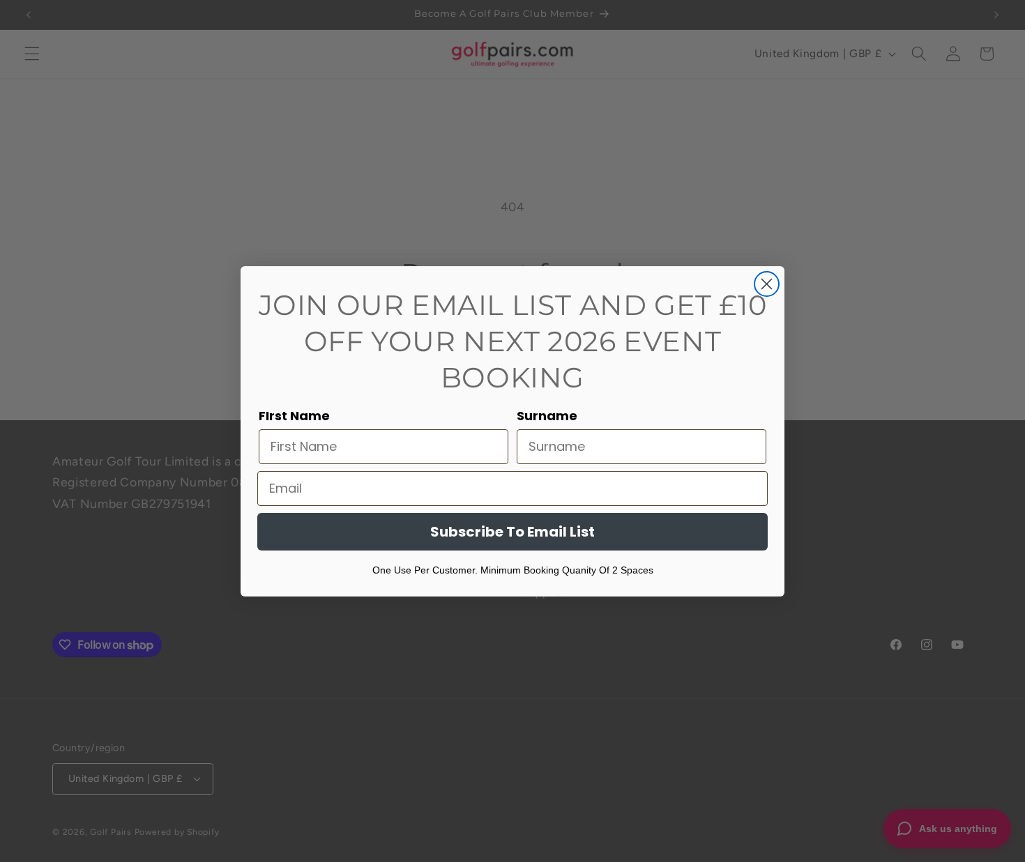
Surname (547, 415)
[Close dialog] (766, 284)
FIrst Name (294, 415)
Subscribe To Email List (512, 531)
